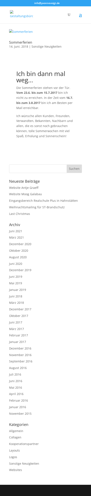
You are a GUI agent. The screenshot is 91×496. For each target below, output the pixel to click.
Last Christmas (19, 214)
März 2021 (16, 237)
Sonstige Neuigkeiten (47, 46)
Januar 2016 (17, 407)
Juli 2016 (15, 374)
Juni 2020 (15, 264)
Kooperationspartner (24, 444)
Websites (15, 470)
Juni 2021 (15, 231)
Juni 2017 (15, 322)
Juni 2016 (15, 381)
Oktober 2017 (18, 316)
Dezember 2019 (20, 270)
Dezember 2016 (20, 348)
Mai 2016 (15, 387)
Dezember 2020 (20, 244)
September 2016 (20, 361)
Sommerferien (20, 42)
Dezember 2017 (20, 309)
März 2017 (16, 329)
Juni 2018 (15, 296)
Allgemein (16, 431)
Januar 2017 (17, 342)
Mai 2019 (15, 283)
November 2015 (20, 414)
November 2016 (20, 355)
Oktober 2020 (18, 251)
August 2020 (18, 257)
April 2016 (16, 394)
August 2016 (18, 368)
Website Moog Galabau (25, 194)
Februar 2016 (18, 400)
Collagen (15, 437)
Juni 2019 (15, 277)
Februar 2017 (18, 335)
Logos (13, 457)
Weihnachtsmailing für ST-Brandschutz (37, 207)
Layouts (14, 450)
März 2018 (16, 303)
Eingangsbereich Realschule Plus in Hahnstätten (43, 201)
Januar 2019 (17, 290)
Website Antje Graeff (23, 188)
